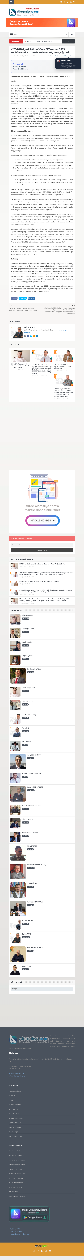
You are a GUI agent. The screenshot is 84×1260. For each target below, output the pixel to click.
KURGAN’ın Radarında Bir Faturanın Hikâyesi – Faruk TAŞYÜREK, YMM (20, 366)
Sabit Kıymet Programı (16, 1169)
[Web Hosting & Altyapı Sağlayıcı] (42, 1246)
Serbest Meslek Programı (17, 1165)
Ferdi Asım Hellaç (29, 714)
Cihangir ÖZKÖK (28, 628)
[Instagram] (73, 2)
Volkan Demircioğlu (35, 947)
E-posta (59, 56)
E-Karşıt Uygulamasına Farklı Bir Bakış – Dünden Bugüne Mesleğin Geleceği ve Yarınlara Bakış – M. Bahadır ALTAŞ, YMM (63, 392)
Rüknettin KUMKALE (35, 902)
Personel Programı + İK (16, 1155)
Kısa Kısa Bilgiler (14, 1132)
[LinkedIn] (67, 2)
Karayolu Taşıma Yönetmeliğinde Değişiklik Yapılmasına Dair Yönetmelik (23, 309)
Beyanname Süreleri (15, 1123)
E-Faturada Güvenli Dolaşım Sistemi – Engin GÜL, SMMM (62, 366)
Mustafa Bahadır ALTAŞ (36, 865)
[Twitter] (61, 2)
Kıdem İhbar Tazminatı (16, 1183)
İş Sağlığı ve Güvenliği (16, 1118)
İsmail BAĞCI (27, 741)
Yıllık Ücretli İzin (13, 1109)
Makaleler (35, 56)
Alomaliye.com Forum (16, 1136)
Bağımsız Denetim (15, 1127)
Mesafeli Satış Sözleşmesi (19, 1234)
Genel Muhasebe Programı (18, 1160)
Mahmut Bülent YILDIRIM (31, 806)
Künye (22, 1076)
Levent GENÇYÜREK (35, 787)
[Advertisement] (42, 436)
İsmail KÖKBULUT (34, 755)
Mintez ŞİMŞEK (27, 819)
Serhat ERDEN (27, 920)
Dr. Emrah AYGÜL (34, 669)
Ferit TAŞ (25, 728)
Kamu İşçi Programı (15, 1187)
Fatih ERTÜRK (27, 701)
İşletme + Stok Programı (17, 1174)
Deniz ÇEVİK (27, 642)
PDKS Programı (13, 1192)
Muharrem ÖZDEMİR (30, 832)
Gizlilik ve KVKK (15, 1229)
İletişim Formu (14, 1076)
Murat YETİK (32, 846)
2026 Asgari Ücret (15, 1091)
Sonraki (71, 306)
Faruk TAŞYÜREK (28, 687)
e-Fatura (11, 1100)
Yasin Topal (26, 966)
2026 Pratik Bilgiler (15, 1105)
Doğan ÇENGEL (28, 655)
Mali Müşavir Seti (14, 1151)
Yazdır (52, 56)
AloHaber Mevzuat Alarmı (17, 1196)
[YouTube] (70, 2)
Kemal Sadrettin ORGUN (31, 773)
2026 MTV (12, 1096)
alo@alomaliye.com (16, 1073)
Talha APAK (29, 327)
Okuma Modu (69, 56)
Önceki (13, 306)
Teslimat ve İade (16, 1231)
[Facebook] (64, 2)
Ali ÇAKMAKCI (27, 615)
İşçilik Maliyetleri (14, 1114)
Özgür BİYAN (32, 883)
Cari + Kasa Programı (16, 1178)
